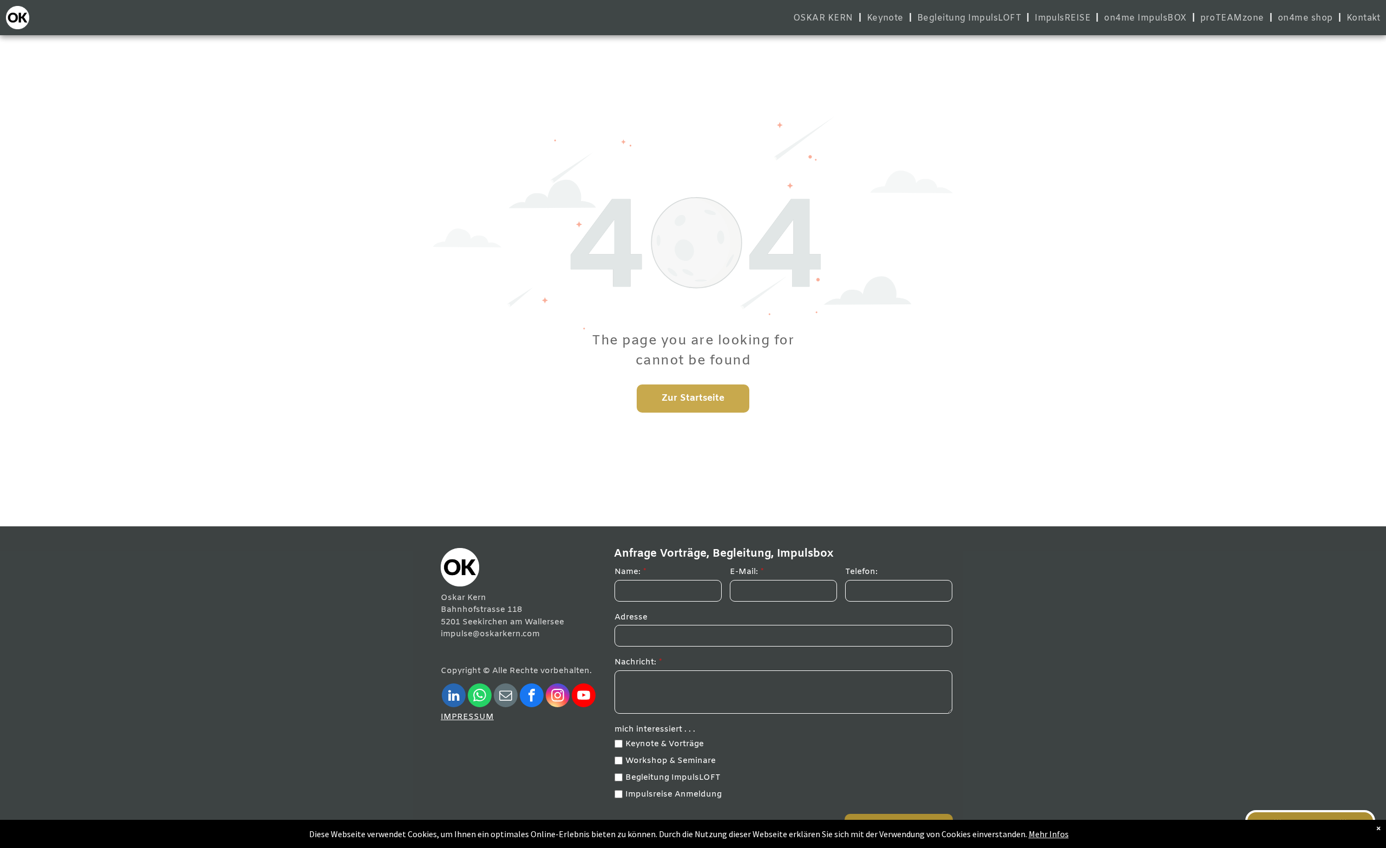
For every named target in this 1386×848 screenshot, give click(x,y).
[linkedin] (454, 696)
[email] (506, 696)
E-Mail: (744, 571)
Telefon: (861, 571)
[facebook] (532, 696)
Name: (627, 571)
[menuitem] (824, 18)
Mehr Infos (1049, 834)
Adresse (631, 617)
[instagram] (558, 696)
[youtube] (584, 696)
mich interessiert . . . (654, 729)
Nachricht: (635, 662)
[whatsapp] (480, 696)
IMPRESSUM (467, 717)
